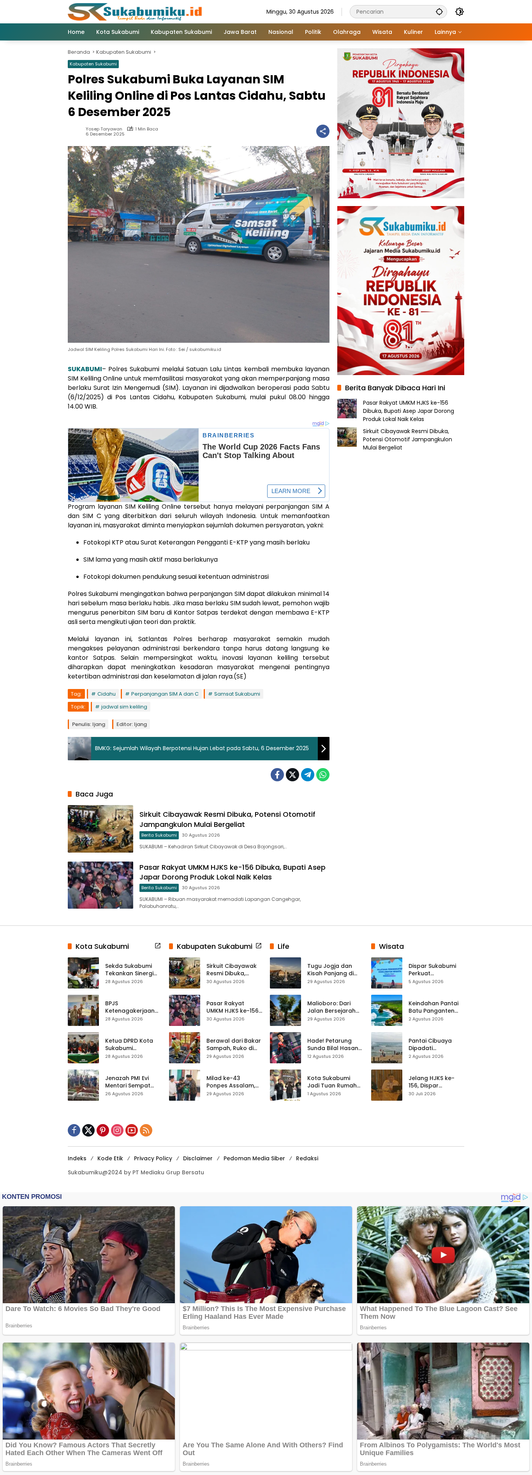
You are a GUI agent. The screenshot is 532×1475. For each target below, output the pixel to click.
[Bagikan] (322, 131)
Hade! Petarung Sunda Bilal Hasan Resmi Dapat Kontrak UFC (332, 1044)
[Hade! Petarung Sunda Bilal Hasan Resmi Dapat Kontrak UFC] (285, 1047)
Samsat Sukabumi (237, 694)
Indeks (77, 1158)
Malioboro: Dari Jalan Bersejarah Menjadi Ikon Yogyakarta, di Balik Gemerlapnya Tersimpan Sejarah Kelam (334, 1007)
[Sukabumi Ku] (136, 11)
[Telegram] (307, 774)
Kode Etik (110, 1158)
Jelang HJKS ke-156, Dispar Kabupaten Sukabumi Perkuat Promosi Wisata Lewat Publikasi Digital (434, 1082)
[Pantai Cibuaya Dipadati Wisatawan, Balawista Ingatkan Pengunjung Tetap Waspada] (386, 1047)
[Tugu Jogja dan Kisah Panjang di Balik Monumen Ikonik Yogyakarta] (285, 973)
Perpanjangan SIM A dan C (165, 694)
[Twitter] (292, 774)
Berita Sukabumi (159, 835)
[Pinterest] (103, 1130)
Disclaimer (198, 1158)
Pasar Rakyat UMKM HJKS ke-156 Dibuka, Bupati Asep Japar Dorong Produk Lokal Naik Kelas (232, 872)
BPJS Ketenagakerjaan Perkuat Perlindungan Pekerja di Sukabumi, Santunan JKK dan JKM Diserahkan (131, 1007)
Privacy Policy (153, 1158)
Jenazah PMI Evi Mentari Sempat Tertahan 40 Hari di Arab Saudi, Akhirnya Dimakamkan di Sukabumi (132, 1082)
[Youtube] (131, 1130)
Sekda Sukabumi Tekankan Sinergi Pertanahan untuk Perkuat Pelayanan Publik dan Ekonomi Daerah (132, 970)
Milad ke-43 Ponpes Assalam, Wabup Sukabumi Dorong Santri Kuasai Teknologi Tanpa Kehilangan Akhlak (232, 1082)
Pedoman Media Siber (254, 1158)
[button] (439, 11)
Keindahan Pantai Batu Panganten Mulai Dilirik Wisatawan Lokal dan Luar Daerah (433, 1007)
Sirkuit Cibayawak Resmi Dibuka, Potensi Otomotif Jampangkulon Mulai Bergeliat (227, 819)
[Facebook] (277, 774)
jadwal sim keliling (124, 706)
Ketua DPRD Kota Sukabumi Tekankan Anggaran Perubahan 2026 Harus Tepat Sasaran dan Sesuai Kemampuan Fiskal (132, 1044)
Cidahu (106, 694)
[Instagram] (117, 1130)
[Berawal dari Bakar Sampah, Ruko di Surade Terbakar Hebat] (184, 1047)
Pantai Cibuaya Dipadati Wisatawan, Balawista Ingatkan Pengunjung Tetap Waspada (436, 1044)
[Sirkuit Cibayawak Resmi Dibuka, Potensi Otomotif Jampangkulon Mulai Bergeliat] (100, 828)
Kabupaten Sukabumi (93, 64)
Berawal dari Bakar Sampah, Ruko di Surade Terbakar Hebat (233, 1044)
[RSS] (146, 1130)
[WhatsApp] (322, 774)
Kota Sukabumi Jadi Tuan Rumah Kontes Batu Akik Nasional (332, 1082)
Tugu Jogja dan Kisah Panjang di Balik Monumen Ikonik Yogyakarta (333, 970)
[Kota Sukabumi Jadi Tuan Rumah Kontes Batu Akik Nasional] (285, 1085)
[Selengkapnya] (157, 945)
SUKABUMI (85, 369)
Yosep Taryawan (104, 129)
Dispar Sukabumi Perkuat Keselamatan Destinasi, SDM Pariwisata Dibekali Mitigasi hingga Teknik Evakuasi (435, 970)
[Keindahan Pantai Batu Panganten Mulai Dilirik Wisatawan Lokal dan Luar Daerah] (386, 1010)
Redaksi (307, 1158)
